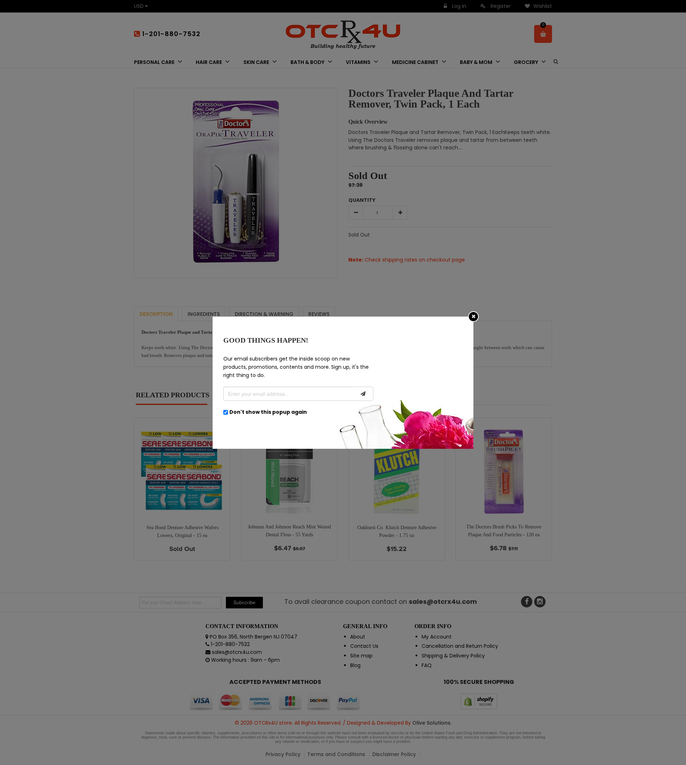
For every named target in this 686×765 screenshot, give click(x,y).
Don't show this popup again (268, 412)
